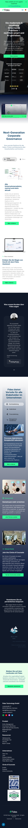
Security (4, 741)
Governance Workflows (9, 726)
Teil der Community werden (13, 575)
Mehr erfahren (12, 223)
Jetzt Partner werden (11, 517)
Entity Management (7, 724)
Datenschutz (18, 818)
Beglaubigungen (6, 729)
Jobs (3, 755)
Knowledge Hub (6, 740)
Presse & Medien (7, 757)
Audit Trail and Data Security (10, 727)
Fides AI (4, 731)
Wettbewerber (6, 738)
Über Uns (5, 753)
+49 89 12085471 (7, 712)
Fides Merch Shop (7, 761)
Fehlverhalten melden (8, 759)
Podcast (4, 769)
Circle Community (7, 771)
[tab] (9, 159)
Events (4, 767)
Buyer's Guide (6, 743)
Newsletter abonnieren (14, 686)
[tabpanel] (14, 196)
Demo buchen (14, 56)
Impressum (9, 818)
